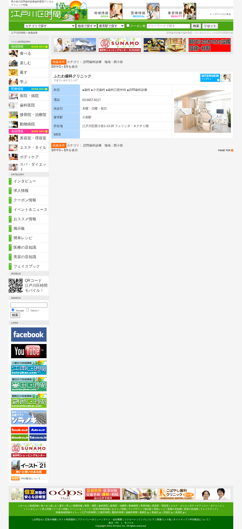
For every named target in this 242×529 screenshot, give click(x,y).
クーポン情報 (24, 200)
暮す (23, 72)
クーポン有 (138, 26)
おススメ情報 (24, 219)
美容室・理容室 (33, 138)
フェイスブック (26, 266)
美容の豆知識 (24, 257)
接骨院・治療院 (33, 115)
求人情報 (21, 191)
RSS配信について (30, 478)
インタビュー (24, 181)
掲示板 (19, 228)
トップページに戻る (220, 14)
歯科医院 (27, 105)
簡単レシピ (22, 238)
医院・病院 (29, 96)
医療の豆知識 (24, 247)
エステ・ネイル (33, 147)
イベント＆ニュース (30, 209)
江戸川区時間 (18, 32)
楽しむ (25, 63)
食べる (25, 53)
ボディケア (29, 157)
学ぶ (23, 82)
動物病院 (27, 124)
